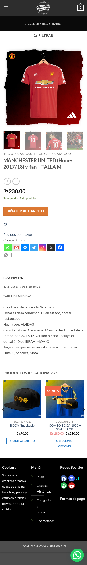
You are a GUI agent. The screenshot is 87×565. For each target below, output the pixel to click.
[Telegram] (34, 247)
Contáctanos (45, 521)
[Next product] (7, 181)
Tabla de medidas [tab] (17, 296)
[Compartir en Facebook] (11, 255)
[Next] (76, 87)
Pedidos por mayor (17, 234)
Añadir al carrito (26, 211)
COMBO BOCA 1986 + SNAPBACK (65, 427)
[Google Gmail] (16, 247)
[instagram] (71, 478)
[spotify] (64, 485)
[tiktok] (78, 478)
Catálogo (62, 154)
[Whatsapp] (8, 247)
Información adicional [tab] (22, 287)
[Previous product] (15, 181)
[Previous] (10, 87)
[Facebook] (60, 247)
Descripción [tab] (13, 278)
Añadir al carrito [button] (22, 440)
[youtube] (71, 485)
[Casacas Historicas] (43, 8)
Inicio (8, 154)
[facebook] (64, 478)
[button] (6, 7)
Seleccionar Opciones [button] (64, 443)
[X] (51, 247)
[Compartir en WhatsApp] (6, 255)
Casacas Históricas (33, 154)
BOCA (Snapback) (22, 425)
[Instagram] (42, 247)
